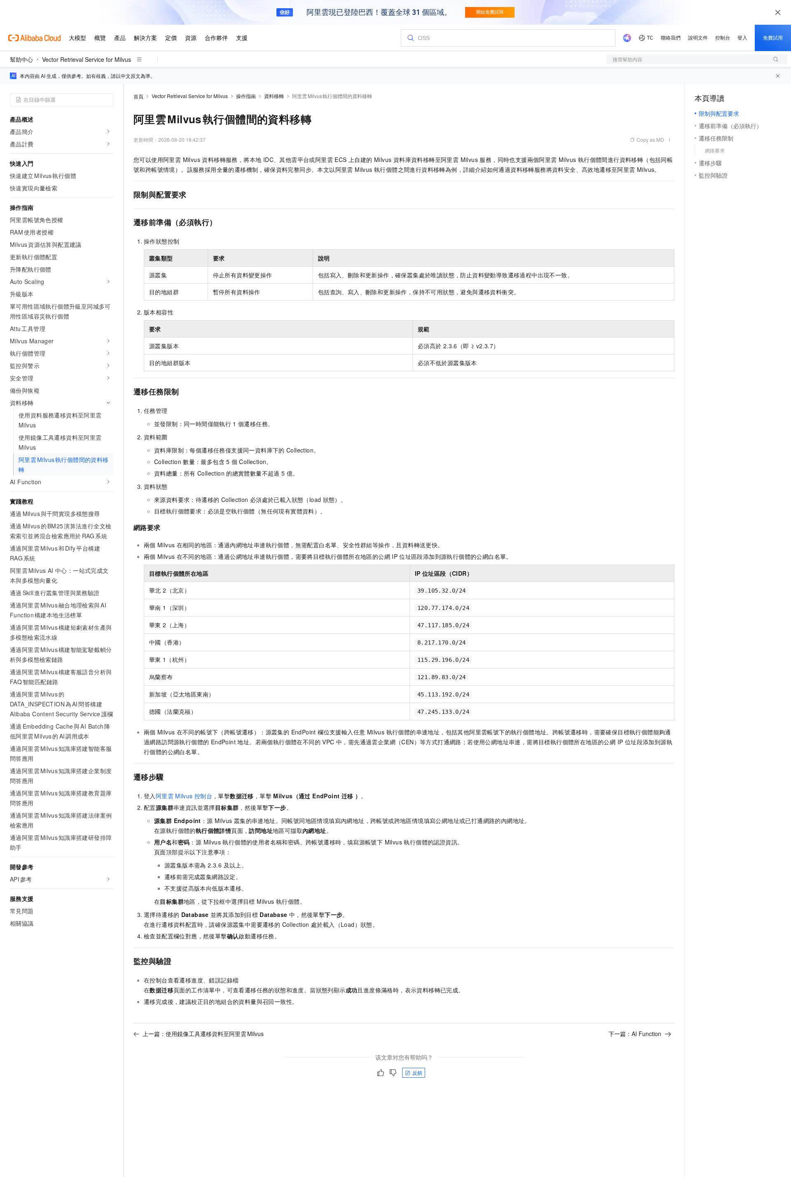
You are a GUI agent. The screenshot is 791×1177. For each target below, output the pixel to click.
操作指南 (246, 95)
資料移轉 (274, 95)
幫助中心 (21, 59)
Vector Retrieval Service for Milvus (86, 59)
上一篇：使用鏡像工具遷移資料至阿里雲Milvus (203, 1033)
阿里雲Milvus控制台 (184, 796)
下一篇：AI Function (634, 1033)
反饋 (417, 1072)
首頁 (138, 96)
